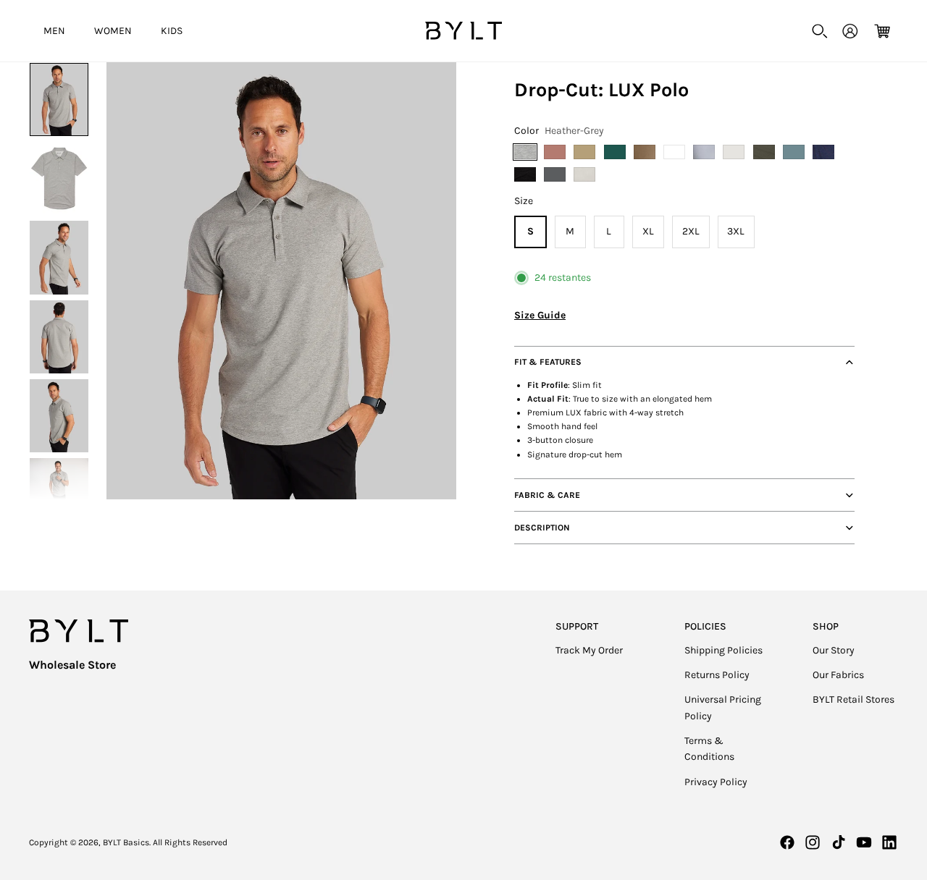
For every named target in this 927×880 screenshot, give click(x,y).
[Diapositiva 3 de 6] (59, 257)
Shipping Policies (723, 650)
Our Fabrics (838, 675)
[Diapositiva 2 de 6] (59, 178)
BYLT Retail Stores (853, 699)
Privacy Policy (715, 782)
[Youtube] (864, 842)
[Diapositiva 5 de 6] (59, 415)
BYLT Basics (126, 842)
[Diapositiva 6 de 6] (59, 494)
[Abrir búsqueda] (820, 31)
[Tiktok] (838, 842)
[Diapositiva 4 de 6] (59, 336)
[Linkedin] (889, 842)
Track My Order (589, 650)
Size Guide (540, 315)
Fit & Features (548, 362)
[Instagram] (812, 842)
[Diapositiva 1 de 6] (59, 99)
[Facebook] (787, 842)
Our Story (834, 650)
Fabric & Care (547, 495)
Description (542, 527)
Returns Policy (717, 675)
